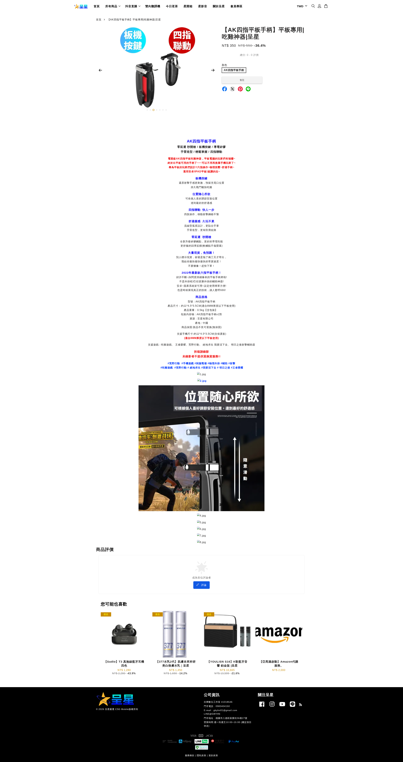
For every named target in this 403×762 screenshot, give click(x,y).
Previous (100, 70)
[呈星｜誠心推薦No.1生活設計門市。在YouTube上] (282, 707)
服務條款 (189, 755)
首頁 (97, 6)
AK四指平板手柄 (234, 70)
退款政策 (213, 755)
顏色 (224, 65)
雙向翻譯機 (152, 6)
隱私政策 (201, 755)
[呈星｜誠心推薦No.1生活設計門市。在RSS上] (300, 705)
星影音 (202, 6)
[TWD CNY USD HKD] (301, 6)
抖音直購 (131, 6)
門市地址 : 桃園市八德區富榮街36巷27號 (225, 718)
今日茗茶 (172, 6)
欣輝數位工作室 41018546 (218, 702)
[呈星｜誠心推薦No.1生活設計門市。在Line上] (292, 707)
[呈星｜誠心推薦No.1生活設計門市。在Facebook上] (262, 707)
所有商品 (111, 6)
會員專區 (236, 6)
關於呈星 (219, 6)
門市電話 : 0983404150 (217, 706)
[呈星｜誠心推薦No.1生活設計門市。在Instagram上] (272, 707)
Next (213, 70)
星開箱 (188, 6)
